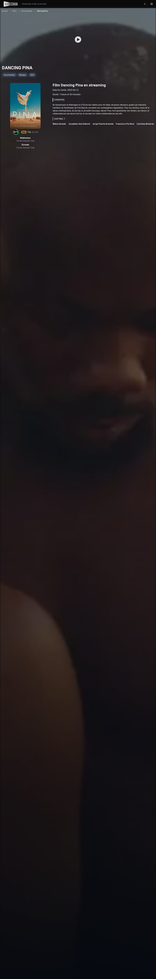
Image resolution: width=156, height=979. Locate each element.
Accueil (5, 11)
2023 (32, 75)
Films (14, 11)
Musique (22, 75)
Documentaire (26, 11)
